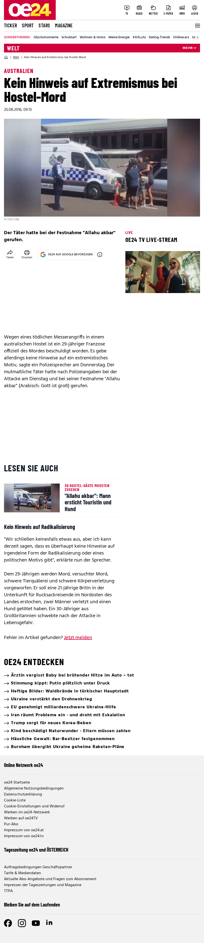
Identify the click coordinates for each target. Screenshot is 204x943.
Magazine (64, 25)
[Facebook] (8, 923)
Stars (44, 25)
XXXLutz (139, 37)
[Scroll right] (197, 37)
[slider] (150, 285)
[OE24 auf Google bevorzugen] (100, 255)
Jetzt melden (78, 637)
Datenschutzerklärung (23, 794)
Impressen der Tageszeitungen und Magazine (42, 885)
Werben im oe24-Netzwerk (27, 812)
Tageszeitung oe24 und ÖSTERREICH (36, 850)
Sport (28, 25)
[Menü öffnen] (197, 26)
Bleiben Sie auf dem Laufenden (32, 904)
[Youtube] (36, 923)
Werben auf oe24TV (21, 818)
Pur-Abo (11, 824)
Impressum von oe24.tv (24, 836)
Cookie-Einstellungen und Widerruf (34, 806)
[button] (133, 285)
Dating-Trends (159, 37)
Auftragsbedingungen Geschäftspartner (38, 867)
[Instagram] (22, 923)
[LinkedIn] (50, 923)
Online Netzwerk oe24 (23, 765)
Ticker (10, 25)
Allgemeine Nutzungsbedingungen (34, 788)
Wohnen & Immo (92, 37)
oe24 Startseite (17, 782)
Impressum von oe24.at (24, 830)
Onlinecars (181, 37)
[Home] (6, 57)
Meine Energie (119, 37)
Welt (13, 48)
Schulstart (69, 37)
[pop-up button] (184, 285)
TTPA (8, 891)
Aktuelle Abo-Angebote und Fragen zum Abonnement (50, 879)
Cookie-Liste (15, 800)
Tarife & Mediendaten (22, 873)
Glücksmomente (46, 37)
